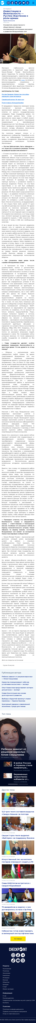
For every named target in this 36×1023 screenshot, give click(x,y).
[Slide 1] (13, 784)
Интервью (7, 9)
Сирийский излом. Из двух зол (13, 99)
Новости (17, 782)
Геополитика (18, 770)
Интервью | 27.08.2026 (9, 757)
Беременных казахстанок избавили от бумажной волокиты (20, 776)
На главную (18, 939)
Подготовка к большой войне (13, 103)
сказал (23, 80)
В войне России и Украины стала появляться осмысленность (23, 765)
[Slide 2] (23, 784)
